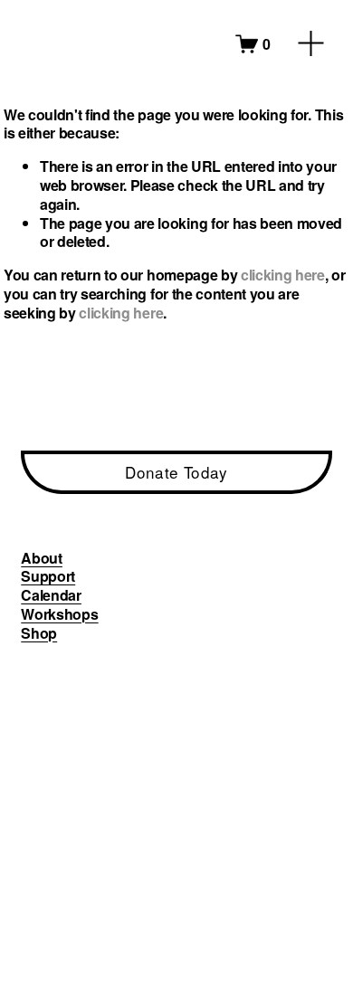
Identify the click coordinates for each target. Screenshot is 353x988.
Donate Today (176, 472)
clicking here (283, 274)
